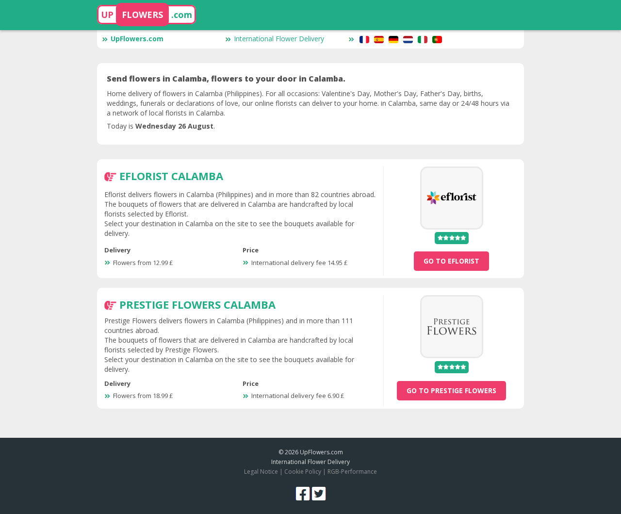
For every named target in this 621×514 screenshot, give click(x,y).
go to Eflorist (451, 260)
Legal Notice (261, 471)
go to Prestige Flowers (451, 390)
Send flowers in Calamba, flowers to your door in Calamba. (226, 78)
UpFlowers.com (137, 38)
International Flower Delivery (279, 38)
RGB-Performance (352, 471)
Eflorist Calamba (171, 175)
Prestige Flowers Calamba (197, 304)
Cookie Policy (302, 471)
